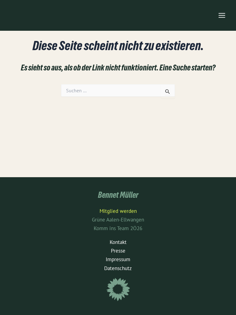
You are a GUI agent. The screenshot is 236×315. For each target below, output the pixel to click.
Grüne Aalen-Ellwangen (118, 219)
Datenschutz (118, 268)
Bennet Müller (118, 195)
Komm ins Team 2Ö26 (118, 228)
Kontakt (118, 242)
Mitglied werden (118, 211)
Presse (118, 250)
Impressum (118, 259)
